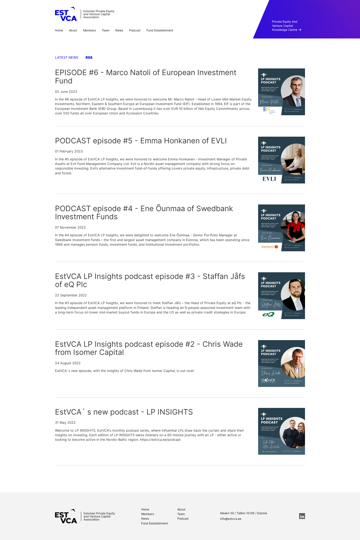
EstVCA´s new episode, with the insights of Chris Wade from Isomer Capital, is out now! (124, 371)
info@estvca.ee (230, 518)
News (119, 30)
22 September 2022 (71, 295)
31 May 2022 (65, 422)
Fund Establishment (159, 30)
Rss (89, 57)
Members (89, 30)
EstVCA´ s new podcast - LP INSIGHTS (124, 411)
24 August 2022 (68, 363)
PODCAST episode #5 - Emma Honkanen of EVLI (141, 140)
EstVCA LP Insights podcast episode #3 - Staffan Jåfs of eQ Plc (150, 280)
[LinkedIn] (302, 516)
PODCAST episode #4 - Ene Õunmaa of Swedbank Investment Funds (144, 212)
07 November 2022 (70, 227)
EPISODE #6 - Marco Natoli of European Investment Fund (145, 76)
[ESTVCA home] (85, 516)
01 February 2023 (69, 151)
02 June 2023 (66, 91)
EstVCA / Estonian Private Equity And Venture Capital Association (84, 14)
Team (105, 30)
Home (59, 30)
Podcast (134, 30)
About (73, 30)
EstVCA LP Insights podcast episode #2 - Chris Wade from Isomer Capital (149, 348)
